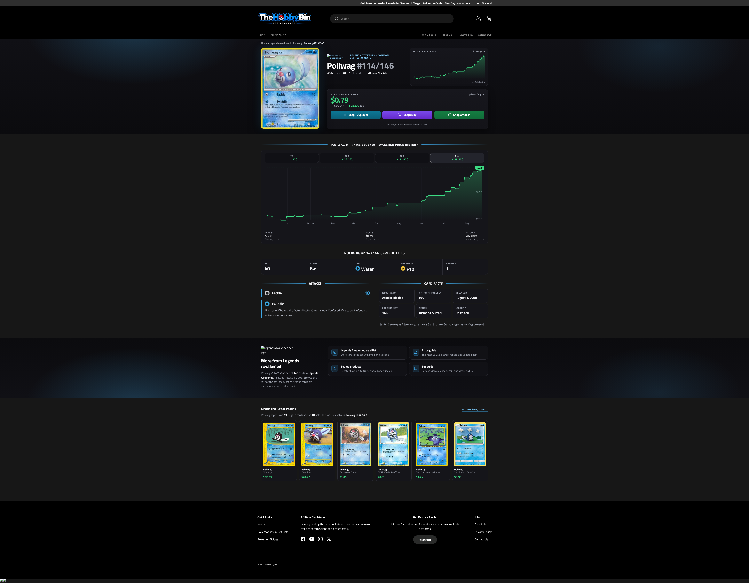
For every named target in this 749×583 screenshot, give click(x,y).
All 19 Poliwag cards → (475, 409)
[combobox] (392, 18)
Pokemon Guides (267, 539)
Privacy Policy (465, 34)
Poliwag (297, 43)
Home (261, 35)
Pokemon (276, 35)
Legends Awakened (280, 43)
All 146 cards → (361, 58)
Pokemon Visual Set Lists (272, 532)
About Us (446, 34)
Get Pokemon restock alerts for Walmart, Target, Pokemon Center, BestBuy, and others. (415, 3)
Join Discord (484, 3)
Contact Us (485, 34)
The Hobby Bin (270, 564)
